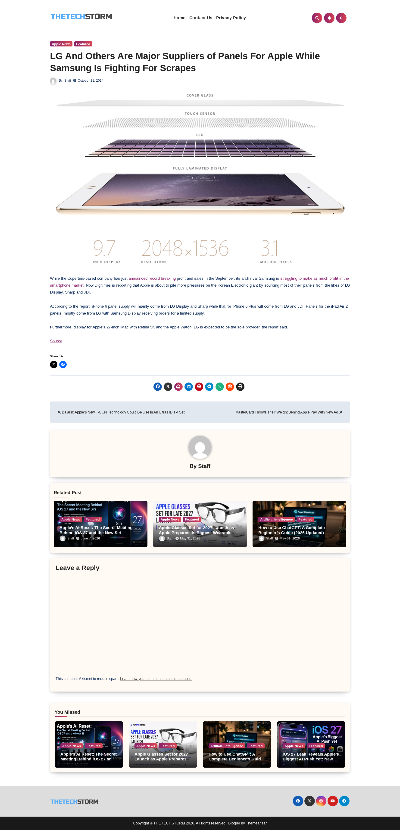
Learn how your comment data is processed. (156, 679)
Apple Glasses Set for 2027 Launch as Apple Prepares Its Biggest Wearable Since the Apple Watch (196, 532)
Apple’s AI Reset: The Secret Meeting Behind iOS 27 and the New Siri (96, 530)
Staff (67, 80)
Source (56, 341)
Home (180, 17)
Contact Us (200, 17)
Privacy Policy (231, 17)
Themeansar (256, 823)
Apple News (61, 44)
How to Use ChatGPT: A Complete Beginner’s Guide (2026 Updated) (291, 530)
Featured (83, 44)
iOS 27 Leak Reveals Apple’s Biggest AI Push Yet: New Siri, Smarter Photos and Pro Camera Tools (311, 762)
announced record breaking (152, 278)
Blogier (234, 823)
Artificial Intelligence (276, 519)
